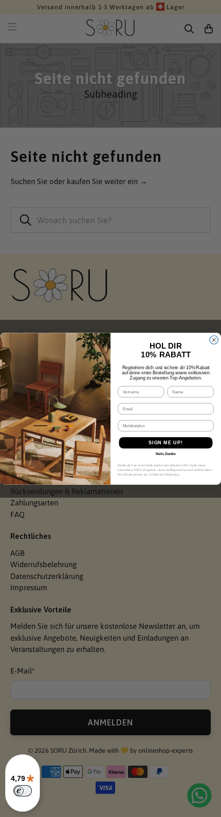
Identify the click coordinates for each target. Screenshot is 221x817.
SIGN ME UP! (166, 442)
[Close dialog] (214, 339)
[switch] (22, 790)
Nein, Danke (165, 454)
